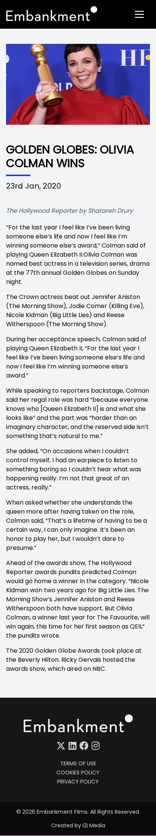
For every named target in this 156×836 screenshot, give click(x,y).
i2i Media (94, 825)
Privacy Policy (78, 781)
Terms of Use (78, 763)
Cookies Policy (78, 772)
